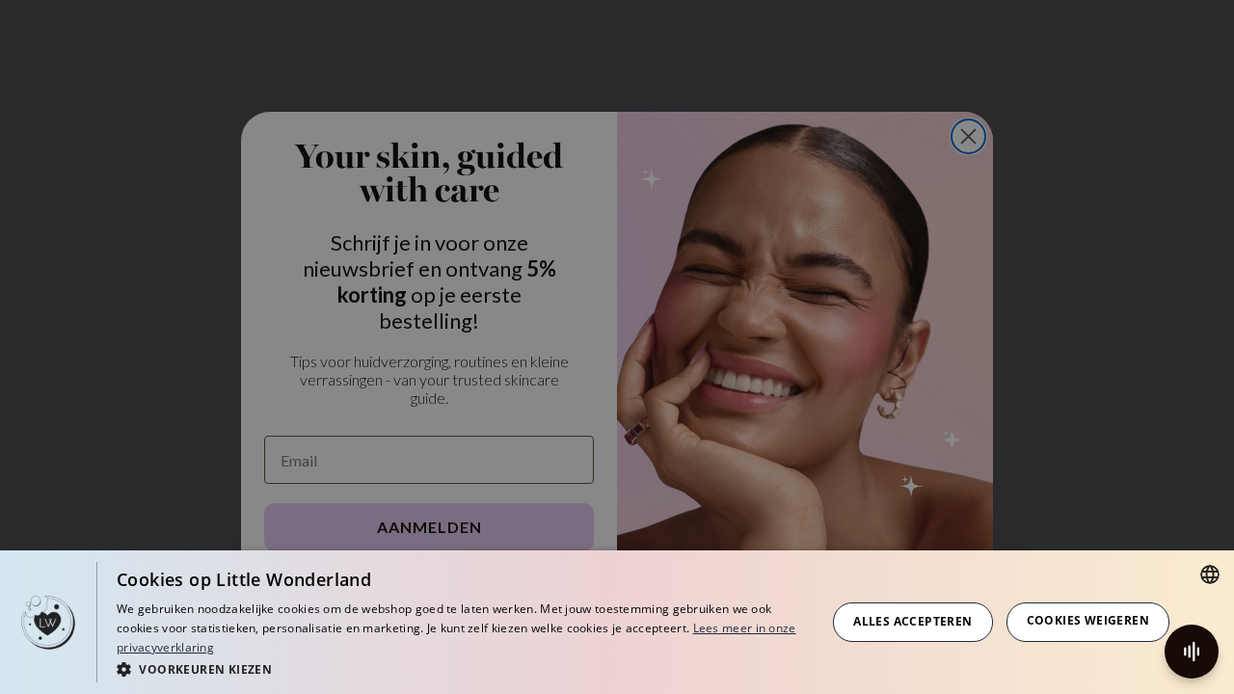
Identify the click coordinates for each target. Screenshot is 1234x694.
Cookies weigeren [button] (1088, 620)
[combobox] (1210, 574)
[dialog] (617, 622)
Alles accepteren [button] (912, 621)
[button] (461, 668)
